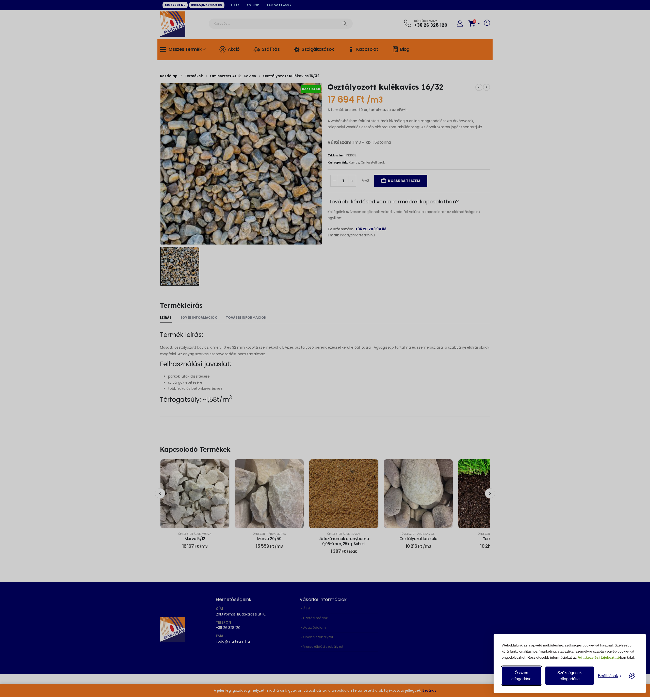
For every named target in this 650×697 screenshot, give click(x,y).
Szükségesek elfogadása (569, 676)
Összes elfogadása (521, 676)
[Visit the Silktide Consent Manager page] (632, 676)
